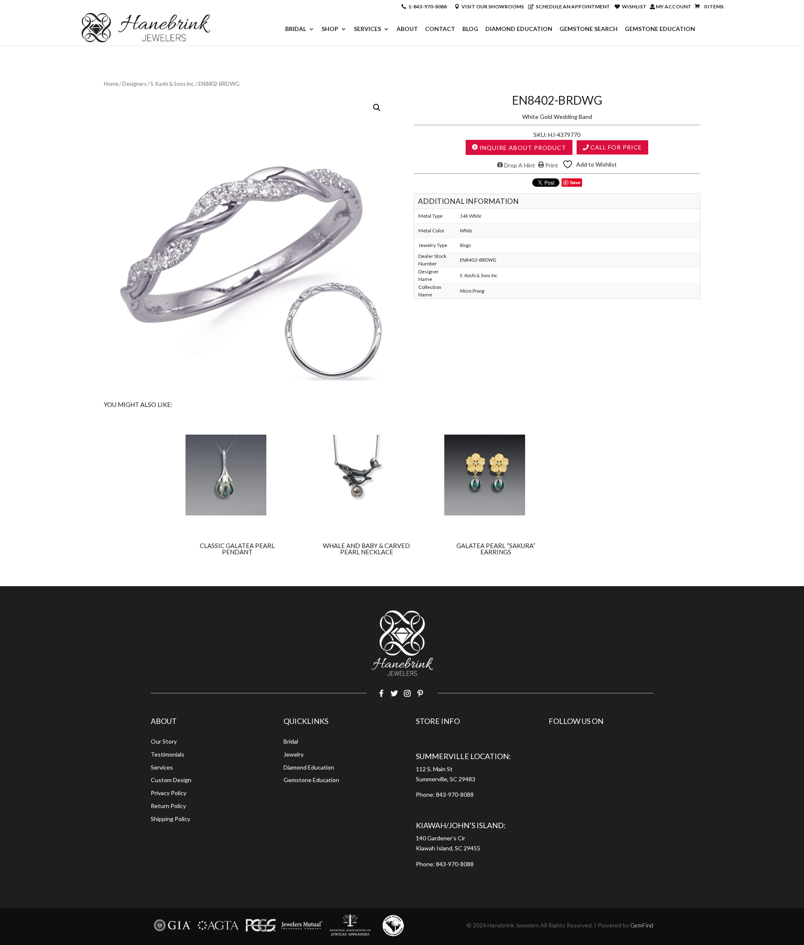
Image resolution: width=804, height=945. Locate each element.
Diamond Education (518, 29)
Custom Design (171, 779)
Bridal (295, 29)
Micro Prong (472, 291)
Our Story (164, 741)
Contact (440, 29)
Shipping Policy (170, 818)
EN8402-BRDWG (478, 260)
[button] (376, 107)
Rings (465, 245)
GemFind (641, 925)
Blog (470, 29)
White (466, 230)
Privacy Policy (168, 792)
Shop (330, 29)
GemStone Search (588, 29)
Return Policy (168, 805)
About (407, 29)
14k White (470, 216)
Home (111, 83)
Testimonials (167, 754)
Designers (134, 83)
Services (367, 29)
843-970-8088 (455, 794)
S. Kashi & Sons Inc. (172, 83)
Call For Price (615, 147)
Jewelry (293, 754)
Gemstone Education (660, 29)
